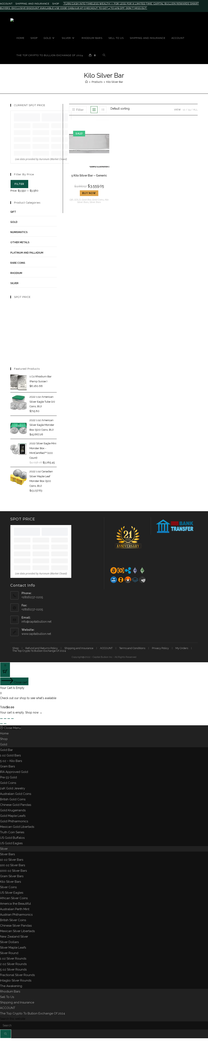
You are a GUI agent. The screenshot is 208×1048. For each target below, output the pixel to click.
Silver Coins (8, 887)
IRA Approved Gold (14, 772)
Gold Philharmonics (14, 821)
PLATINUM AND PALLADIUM (26, 252)
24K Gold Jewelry (12, 788)
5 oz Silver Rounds (13, 969)
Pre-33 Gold (8, 777)
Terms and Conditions (132, 648)
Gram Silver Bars (11, 876)
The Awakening (11, 986)
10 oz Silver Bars (11, 860)
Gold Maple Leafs (12, 816)
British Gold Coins (12, 799)
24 (189, 109)
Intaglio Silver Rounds (15, 980)
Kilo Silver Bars (10, 882)
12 (184, 109)
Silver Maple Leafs (13, 947)
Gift (71, 199)
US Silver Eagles (11, 892)
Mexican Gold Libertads (17, 827)
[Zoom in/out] (1, 718)
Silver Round (9, 953)
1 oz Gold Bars (10, 755)
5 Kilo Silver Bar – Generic (89, 175)
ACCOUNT (6, 3)
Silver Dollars (9, 942)
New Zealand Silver (14, 936)
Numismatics (19, 232)
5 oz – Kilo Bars (11, 761)
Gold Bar (86, 199)
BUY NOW (89, 193)
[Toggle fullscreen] (5, 718)
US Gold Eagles (11, 843)
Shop (55, 3)
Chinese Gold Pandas (15, 805)
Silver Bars (95, 202)
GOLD (77, 199)
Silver (4, 849)
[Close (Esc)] (12, 718)
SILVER (14, 283)
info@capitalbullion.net (36, 621)
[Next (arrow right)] (5, 723)
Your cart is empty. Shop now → (21, 712)
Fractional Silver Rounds (17, 975)
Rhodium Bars (10, 991)
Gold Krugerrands (13, 810)
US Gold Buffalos (12, 838)
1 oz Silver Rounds (13, 958)
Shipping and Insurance (32, 3)
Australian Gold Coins (15, 794)
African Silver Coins (14, 898)
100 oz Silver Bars (12, 865)
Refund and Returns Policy (41, 648)
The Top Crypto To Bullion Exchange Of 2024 (39, 650)
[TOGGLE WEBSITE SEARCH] (104, 55)
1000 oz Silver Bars (13, 871)
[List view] (103, 109)
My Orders (182, 648)
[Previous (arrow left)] (1, 723)
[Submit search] (5, 1033)
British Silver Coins (13, 920)
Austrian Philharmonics (16, 914)
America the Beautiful (15, 903)
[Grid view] (94, 109)
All (195, 109)
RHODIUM (16, 273)
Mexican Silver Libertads (17, 931)
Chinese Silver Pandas (16, 925)
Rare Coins (17, 262)
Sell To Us (7, 997)
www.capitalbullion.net (36, 633)
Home (4, 733)
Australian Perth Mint (14, 909)
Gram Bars (7, 766)
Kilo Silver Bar (114, 81)
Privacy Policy (160, 648)
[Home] (86, 81)
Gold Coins (98, 199)
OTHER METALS (19, 242)
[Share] (8, 718)
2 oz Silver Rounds (13, 964)
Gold (3, 744)
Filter (19, 184)
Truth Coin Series (12, 832)
